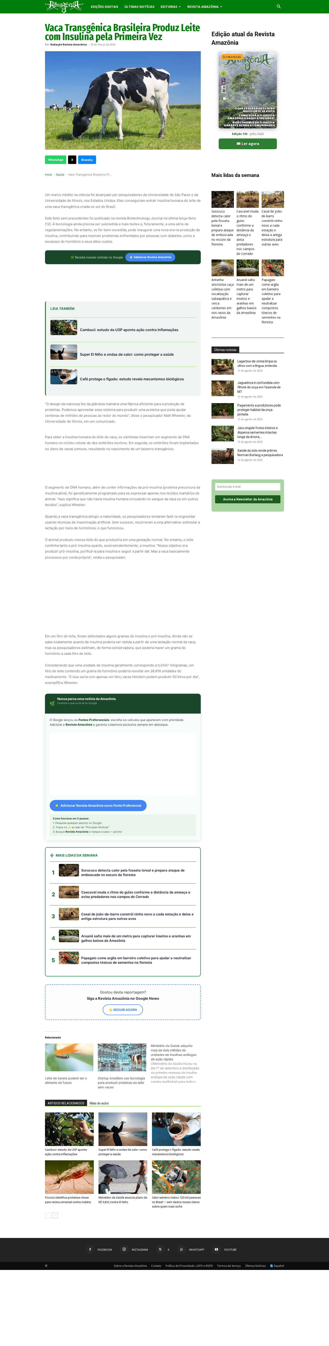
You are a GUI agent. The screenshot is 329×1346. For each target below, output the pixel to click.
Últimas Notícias (139, 6)
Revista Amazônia (203, 6)
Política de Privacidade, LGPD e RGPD (189, 1189)
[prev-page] (48, 1139)
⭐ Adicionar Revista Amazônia (150, 257)
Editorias (169, 6)
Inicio (48, 174)
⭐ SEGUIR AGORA (123, 933)
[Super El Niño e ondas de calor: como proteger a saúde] (122, 1053)
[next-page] (55, 1139)
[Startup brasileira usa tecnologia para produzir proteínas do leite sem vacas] (122, 981)
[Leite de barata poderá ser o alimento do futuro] (69, 981)
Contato (156, 1189)
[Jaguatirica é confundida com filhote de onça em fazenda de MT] (223, 388)
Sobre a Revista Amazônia (130, 1189)
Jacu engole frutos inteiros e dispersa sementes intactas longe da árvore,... (257, 432)
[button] (278, 7)
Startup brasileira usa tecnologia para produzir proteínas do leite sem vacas (121, 1006)
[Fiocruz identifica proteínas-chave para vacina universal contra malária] (69, 1100)
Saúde (60, 174)
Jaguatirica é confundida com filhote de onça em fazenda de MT (259, 387)
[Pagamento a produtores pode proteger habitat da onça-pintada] (223, 411)
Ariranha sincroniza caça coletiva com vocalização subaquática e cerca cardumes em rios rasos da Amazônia (223, 298)
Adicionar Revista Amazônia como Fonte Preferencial (100, 729)
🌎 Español (277, 1189)
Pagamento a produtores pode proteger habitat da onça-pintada (259, 410)
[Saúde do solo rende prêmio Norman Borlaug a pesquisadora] (223, 456)
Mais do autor (99, 1027)
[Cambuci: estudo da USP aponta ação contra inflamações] (69, 1053)
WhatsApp (55, 160)
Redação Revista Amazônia (68, 44)
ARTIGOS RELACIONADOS (66, 1027)
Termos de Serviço (229, 1189)
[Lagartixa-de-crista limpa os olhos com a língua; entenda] (223, 367)
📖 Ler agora (247, 143)
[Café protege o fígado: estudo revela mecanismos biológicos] (176, 1053)
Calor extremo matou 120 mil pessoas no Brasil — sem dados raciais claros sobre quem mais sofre (176, 1125)
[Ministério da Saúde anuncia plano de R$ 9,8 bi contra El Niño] (122, 1100)
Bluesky (87, 160)
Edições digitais (104, 6)
